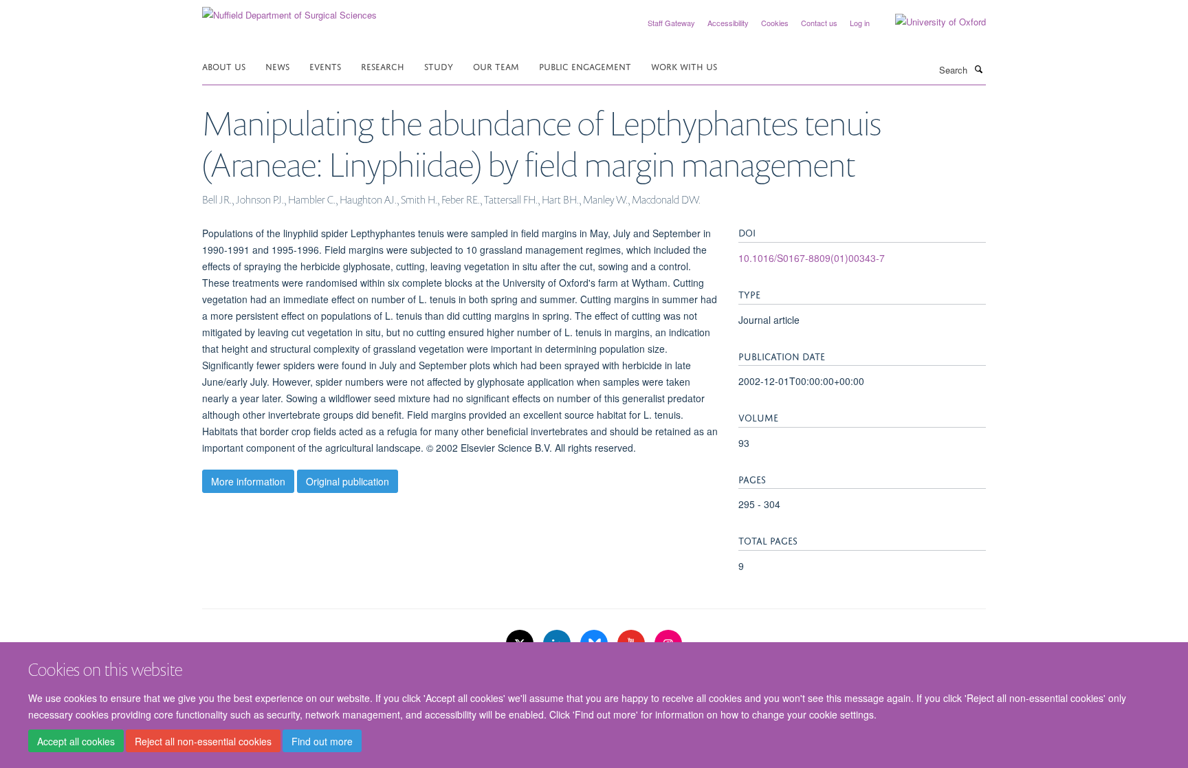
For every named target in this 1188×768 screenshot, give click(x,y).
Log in (860, 22)
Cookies (775, 22)
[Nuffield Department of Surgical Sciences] (289, 10)
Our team (496, 65)
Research (382, 65)
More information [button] (248, 481)
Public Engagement (585, 65)
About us (223, 65)
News (277, 65)
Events (325, 65)
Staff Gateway (671, 22)
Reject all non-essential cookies (203, 741)
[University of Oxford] (930, 22)
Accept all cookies (76, 741)
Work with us (684, 65)
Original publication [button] (347, 481)
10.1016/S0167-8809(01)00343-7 (811, 258)
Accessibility (728, 22)
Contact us (819, 22)
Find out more (322, 741)
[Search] (978, 68)
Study (438, 65)
